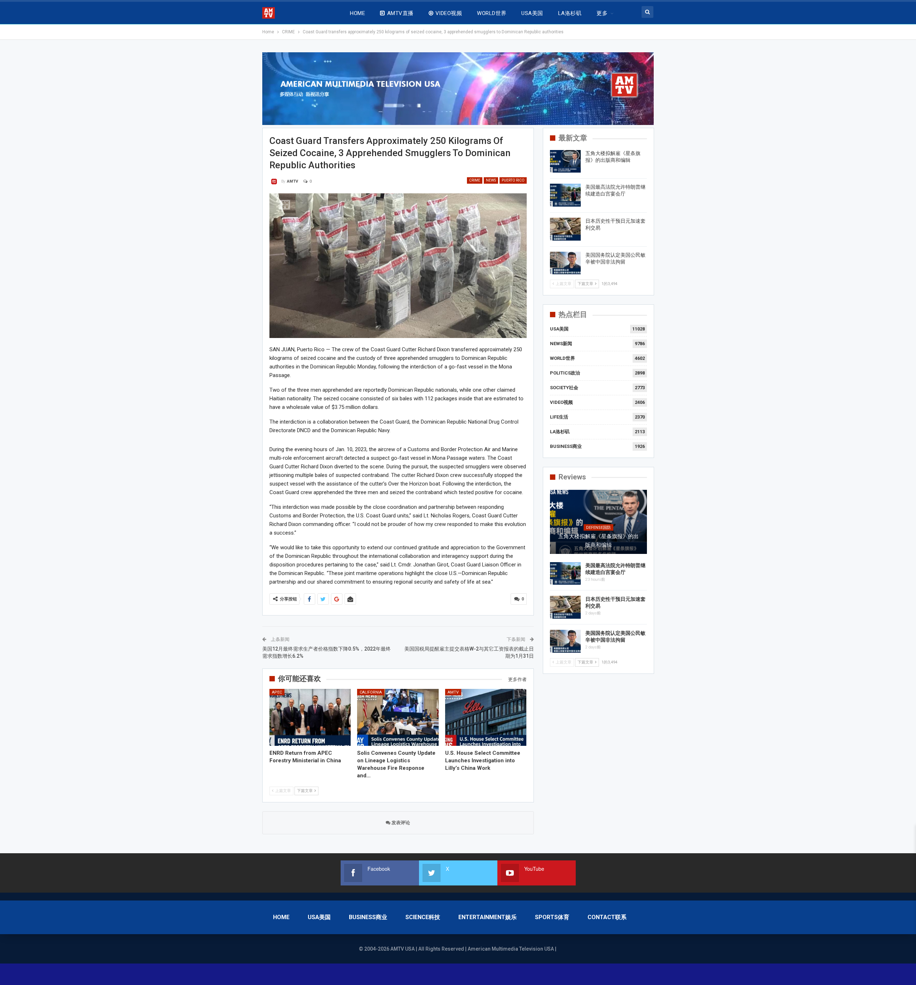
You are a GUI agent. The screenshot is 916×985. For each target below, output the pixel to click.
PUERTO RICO (513, 180)
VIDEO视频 (448, 13)
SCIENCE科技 (422, 917)
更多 (602, 13)
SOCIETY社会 (564, 387)
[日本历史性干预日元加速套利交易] (565, 229)
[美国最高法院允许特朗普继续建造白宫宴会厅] (565, 195)
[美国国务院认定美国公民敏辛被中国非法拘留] (565, 263)
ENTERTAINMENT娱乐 (487, 917)
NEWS (491, 180)
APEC (277, 692)
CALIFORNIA (371, 692)
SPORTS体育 (552, 917)
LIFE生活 (559, 417)
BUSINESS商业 (566, 446)
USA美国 (532, 13)
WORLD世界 (491, 13)
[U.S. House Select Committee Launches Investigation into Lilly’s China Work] (486, 717)
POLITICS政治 (565, 373)
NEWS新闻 (561, 343)
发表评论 (400, 822)
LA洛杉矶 (569, 13)
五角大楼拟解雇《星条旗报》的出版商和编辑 (598, 540)
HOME (357, 13)
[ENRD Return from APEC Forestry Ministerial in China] (310, 717)
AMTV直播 (400, 13)
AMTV (453, 692)
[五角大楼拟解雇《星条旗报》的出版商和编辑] (565, 161)
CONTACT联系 (607, 917)
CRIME (474, 180)
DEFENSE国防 (598, 527)
